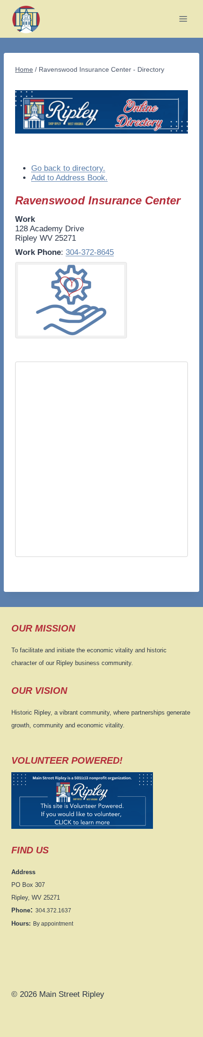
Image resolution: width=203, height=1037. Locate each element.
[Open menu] (183, 18)
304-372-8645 (90, 252)
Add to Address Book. (69, 177)
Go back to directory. (68, 168)
